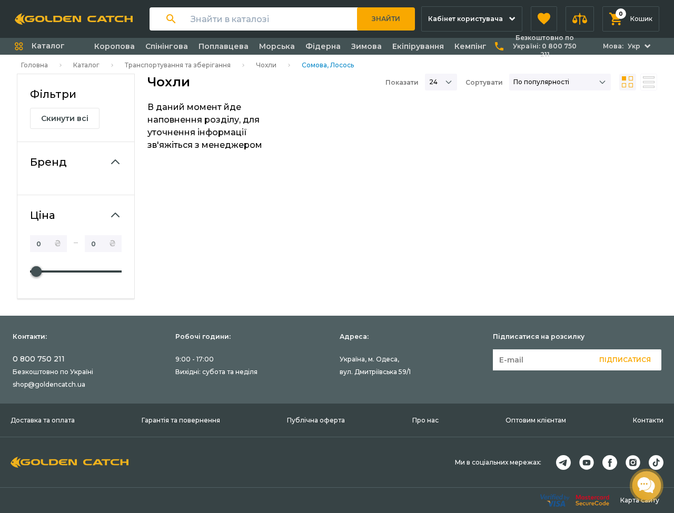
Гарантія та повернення (181, 420)
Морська (277, 46)
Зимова (366, 46)
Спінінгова (166, 46)
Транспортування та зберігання (178, 65)
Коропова (114, 46)
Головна (34, 65)
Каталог (86, 65)
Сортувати (484, 82)
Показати (402, 82)
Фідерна (323, 46)
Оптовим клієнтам (536, 420)
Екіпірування (418, 46)
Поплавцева (224, 46)
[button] (544, 19)
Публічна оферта (316, 420)
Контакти (648, 420)
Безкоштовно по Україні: (545, 46)
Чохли (266, 65)
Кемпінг (470, 46)
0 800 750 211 (39, 359)
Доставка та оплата (43, 420)
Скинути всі (64, 118)
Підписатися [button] (625, 360)
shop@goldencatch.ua (49, 384)
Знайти (386, 19)
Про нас (425, 420)
